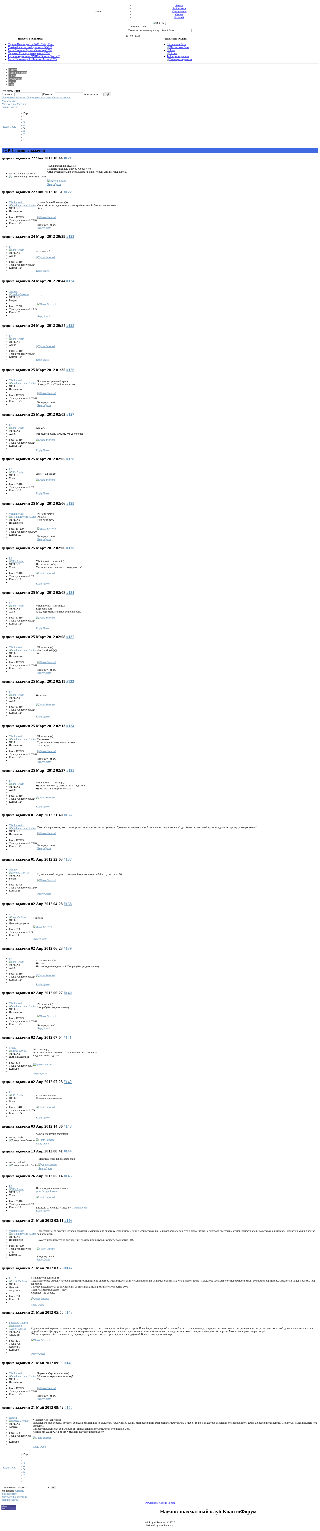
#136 (68, 815)
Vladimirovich (16, 202)
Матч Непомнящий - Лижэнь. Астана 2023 (32, 59)
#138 (68, 904)
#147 (68, 1268)
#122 (68, 192)
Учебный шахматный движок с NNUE (30, 47)
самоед (13, 1417)
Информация (179, 11)
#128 (70, 459)
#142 (68, 1082)
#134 (70, 726)
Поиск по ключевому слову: (144, 30)
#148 (68, 1312)
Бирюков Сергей (18, 1322)
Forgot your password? (14, 97)
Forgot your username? (39, 97)
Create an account (61, 97)
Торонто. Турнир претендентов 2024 (29, 53)
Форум (179, 14)
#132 (70, 637)
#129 (70, 503)
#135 (70, 770)
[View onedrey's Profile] (19, 294)
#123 (70, 236)
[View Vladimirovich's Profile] (22, 205)
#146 (68, 1220)
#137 (68, 859)
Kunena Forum (167, 1502)
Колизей (179, 17)
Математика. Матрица (14, 104)
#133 (70, 681)
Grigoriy (19, 1490)
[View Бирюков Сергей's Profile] (20, 1328)
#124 (70, 281)
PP (10, 246)
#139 (68, 948)
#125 (70, 325)
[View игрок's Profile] (18, 917)
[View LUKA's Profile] (18, 1281)
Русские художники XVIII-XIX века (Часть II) (34, 56)
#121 (68, 158)
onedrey (13, 291)
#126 (70, 370)
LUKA (13, 1278)
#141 (68, 1037)
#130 (70, 548)
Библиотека (179, 8)
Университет (9, 101)
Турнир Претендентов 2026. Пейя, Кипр (31, 44)
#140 (68, 993)
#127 (70, 414)
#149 (68, 1363)
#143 (68, 1126)
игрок (12, 914)
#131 (70, 592)
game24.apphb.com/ (46, 1191)
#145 (68, 1176)
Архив (179, 5)
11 (24, 140)
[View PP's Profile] (16, 249)
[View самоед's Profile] (18, 1420)
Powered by (151, 1502)
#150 (68, 1407)
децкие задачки (10, 107)
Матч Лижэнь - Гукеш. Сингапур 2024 (30, 50)
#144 (68, 1151)
